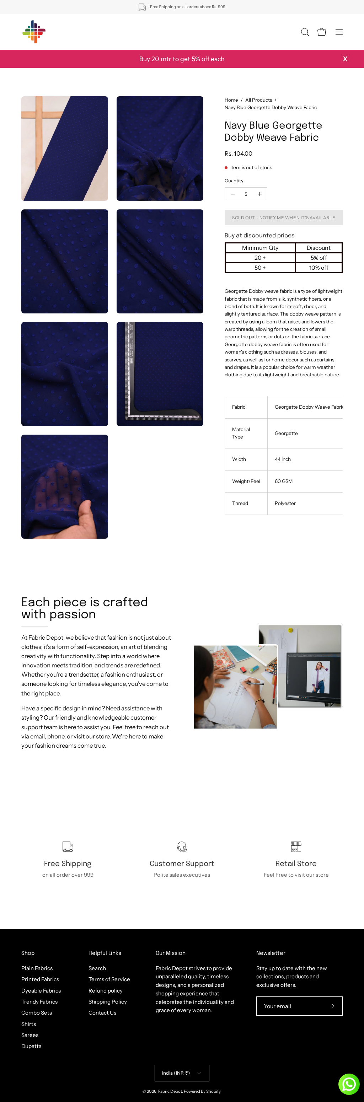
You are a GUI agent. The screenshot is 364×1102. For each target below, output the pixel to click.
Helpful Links (105, 953)
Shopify (213, 1091)
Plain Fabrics (37, 968)
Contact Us (102, 1012)
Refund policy (106, 990)
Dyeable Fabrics (41, 990)
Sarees (29, 1035)
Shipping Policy (108, 1001)
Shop (27, 953)
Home (231, 100)
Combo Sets (36, 1012)
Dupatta (31, 1046)
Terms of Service (109, 979)
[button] (304, 32)
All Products (258, 100)
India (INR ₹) (176, 1073)
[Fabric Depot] (33, 32)
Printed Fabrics (40, 979)
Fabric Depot (170, 1091)
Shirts (28, 1023)
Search (97, 968)
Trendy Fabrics (39, 1001)
